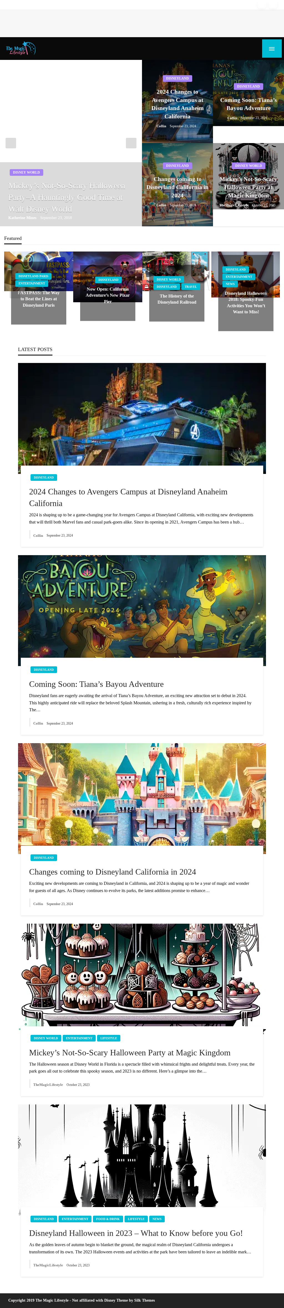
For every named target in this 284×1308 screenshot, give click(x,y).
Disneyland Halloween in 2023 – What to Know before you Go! (136, 1233)
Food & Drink (108, 1219)
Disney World (26, 172)
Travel (191, 286)
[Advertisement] (101, 22)
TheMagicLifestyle (234, 205)
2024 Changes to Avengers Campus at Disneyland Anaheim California (177, 104)
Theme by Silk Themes (135, 1300)
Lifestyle (108, 1038)
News (230, 284)
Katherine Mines (22, 218)
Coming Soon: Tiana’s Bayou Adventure (248, 104)
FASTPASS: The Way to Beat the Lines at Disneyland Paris (39, 299)
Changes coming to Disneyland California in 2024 (177, 187)
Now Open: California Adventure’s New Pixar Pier (108, 295)
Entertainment (32, 283)
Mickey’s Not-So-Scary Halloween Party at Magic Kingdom (248, 187)
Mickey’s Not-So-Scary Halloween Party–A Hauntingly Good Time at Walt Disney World (66, 197)
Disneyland (177, 78)
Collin (161, 126)
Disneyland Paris (33, 276)
